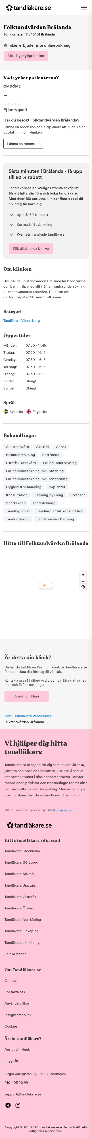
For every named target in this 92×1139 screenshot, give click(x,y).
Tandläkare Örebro (19, 908)
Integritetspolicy (17, 1015)
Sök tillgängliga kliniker (26, 56)
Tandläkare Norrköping (22, 919)
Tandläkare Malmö (19, 874)
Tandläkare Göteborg (21, 862)
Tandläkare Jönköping (22, 942)
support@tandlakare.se (22, 1094)
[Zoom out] (83, 581)
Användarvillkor (16, 1003)
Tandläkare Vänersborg (21, 320)
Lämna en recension (23, 144)
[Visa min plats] (83, 587)
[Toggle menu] (84, 7)
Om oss (10, 980)
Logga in (11, 1061)
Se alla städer (15, 954)
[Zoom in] (83, 575)
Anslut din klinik (27, 696)
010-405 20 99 (16, 1082)
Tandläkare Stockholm (22, 851)
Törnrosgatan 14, (29, 34)
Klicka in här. (63, 810)
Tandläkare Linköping (21, 931)
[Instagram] (18, 1105)
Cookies (10, 1026)
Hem (7, 716)
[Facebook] (8, 1105)
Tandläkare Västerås (20, 897)
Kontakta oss (14, 992)
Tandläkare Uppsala (20, 885)
